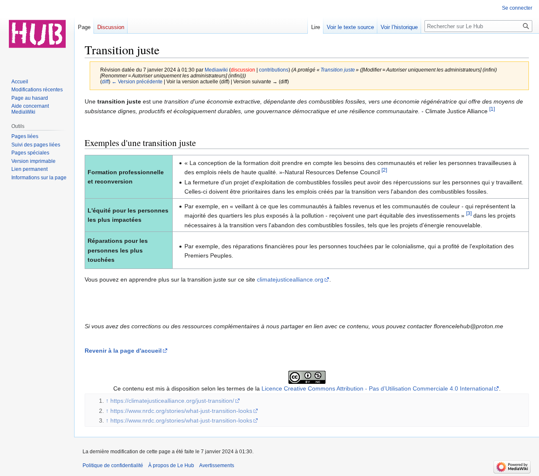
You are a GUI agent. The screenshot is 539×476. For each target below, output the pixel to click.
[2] (384, 170)
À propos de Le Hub (171, 465)
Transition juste (337, 69)
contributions (273, 69)
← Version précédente (137, 81)
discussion (243, 69)
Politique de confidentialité (113, 465)
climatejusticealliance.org (290, 279)
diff (105, 81)
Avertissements (216, 465)
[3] (469, 213)
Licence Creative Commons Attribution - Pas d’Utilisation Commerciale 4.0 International (377, 388)
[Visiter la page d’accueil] (37, 33)
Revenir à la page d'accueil (123, 350)
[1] (492, 109)
